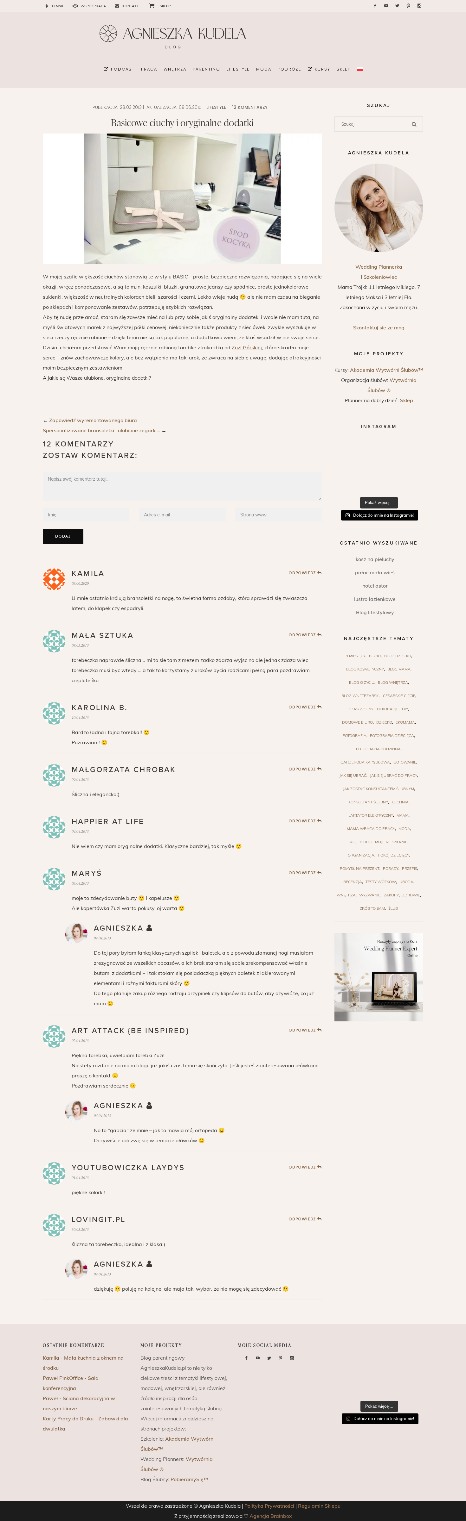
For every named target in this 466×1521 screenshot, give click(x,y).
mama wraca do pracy (371, 828)
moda (404, 828)
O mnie (58, 6)
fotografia (354, 735)
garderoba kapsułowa (365, 762)
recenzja (352, 881)
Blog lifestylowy (375, 612)
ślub (393, 908)
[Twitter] (397, 5)
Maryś (87, 873)
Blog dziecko (397, 655)
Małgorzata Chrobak (124, 769)
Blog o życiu (361, 682)
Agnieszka (119, 928)
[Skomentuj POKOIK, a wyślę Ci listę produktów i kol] (348, 466)
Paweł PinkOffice (63, 1378)
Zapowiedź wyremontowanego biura (93, 420)
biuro (375, 655)
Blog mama (399, 669)
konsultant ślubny (368, 802)
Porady (390, 868)
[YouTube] (386, 5)
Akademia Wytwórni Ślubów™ (386, 370)
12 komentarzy (250, 107)
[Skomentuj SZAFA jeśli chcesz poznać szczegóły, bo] (408, 484)
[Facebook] (375, 5)
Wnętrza (346, 895)
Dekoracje (387, 709)
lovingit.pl (99, 1219)
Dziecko (384, 722)
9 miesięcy (356, 655)
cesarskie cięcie (399, 695)
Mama (403, 815)
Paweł (50, 1398)
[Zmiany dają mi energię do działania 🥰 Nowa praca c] (379, 484)
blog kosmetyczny (365, 669)
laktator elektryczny (370, 815)
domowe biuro (357, 722)
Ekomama (405, 722)
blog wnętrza (393, 682)
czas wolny (361, 709)
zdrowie (411, 895)
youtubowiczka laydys (128, 1167)
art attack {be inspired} (130, 1030)
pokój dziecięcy (393, 855)
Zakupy (391, 895)
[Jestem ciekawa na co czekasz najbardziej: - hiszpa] (348, 484)
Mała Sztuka (103, 635)
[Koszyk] (149, 5)
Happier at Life (108, 821)
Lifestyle (216, 107)
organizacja (361, 855)
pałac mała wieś (375, 572)
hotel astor (375, 586)
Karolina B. (100, 707)
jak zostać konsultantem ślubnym (378, 788)
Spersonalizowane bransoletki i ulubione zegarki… (101, 430)
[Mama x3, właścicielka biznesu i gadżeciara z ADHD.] (408, 466)
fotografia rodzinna (378, 748)
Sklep (406, 400)
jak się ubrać (353, 775)
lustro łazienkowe (375, 599)
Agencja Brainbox (270, 1516)
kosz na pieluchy (375, 559)
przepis (409, 868)
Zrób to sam (372, 908)
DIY (405, 709)
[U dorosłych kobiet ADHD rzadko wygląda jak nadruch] (379, 449)
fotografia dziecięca (392, 735)
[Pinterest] (408, 6)
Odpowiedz (302, 573)
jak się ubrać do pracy (393, 775)
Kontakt (130, 6)
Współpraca (93, 6)
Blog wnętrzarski (360, 695)
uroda (406, 881)
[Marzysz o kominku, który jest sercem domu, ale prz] (348, 449)
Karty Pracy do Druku (68, 1418)
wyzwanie (369, 895)
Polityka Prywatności (269, 1506)
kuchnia (400, 802)
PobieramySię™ (189, 1479)
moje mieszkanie (391, 841)
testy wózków (381, 881)
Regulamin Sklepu (319, 1506)
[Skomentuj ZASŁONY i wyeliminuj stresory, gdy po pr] (379, 466)
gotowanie (404, 762)
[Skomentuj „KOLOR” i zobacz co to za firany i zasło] (408, 449)
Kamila (88, 573)
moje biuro (360, 841)
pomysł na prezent (359, 868)
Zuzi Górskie (246, 347)
